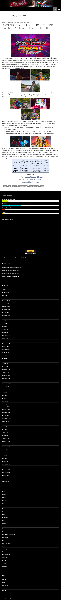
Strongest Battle (6, 554)
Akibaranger (5, 486)
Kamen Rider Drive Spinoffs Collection (12, 267)
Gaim (15, 22)
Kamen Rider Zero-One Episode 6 (10, 273)
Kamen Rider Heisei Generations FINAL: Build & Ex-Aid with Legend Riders (28, 26)
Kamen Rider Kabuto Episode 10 (10, 279)
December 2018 (6, 341)
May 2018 (4, 361)
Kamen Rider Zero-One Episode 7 (10, 270)
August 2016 (5, 421)
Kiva (3, 529)
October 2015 (5, 444)
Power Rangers (6, 543)
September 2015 (6, 447)
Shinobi (4, 551)
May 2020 (4, 295)
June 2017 (4, 392)
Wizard (4, 563)
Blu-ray (14, 186)
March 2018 (5, 366)
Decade (4, 494)
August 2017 (5, 386)
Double (4, 500)
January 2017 (5, 406)
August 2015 (5, 449)
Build (3, 22)
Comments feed (6, 588)
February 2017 (6, 404)
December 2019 (6, 306)
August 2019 (5, 318)
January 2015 (5, 467)
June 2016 (4, 426)
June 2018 (4, 358)
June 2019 (4, 323)
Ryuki (3, 546)
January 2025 (5, 289)
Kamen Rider (23, 22)
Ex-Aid (7, 22)
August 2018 (5, 352)
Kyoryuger (5, 531)
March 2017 (5, 401)
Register (4, 579)
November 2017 (6, 378)
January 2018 (5, 372)
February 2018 (6, 369)
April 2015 (5, 461)
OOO (28, 22)
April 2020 (5, 298)
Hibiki (3, 520)
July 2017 (4, 389)
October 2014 (5, 475)
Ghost (18, 22)
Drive (3, 503)
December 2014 (6, 469)
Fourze (11, 22)
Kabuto (4, 523)
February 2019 (6, 335)
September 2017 (6, 384)
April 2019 (5, 329)
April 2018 (5, 364)
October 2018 (5, 346)
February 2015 (6, 464)
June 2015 (4, 455)
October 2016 (5, 415)
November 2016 (6, 412)
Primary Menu (59, 9)
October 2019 (5, 312)
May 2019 (4, 326)
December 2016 (6, 409)
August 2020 (5, 292)
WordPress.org (6, 590)
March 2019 (5, 332)
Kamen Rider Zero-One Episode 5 (10, 276)
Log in (3, 582)
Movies (42, 186)
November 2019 (6, 309)
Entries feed (5, 585)
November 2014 (6, 472)
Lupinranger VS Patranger (8, 534)
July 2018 (4, 355)
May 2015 (4, 458)
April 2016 (5, 432)
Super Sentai (5, 557)
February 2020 (6, 301)
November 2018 (6, 343)
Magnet (39, 177)
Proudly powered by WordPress (9, 598)
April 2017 (5, 398)
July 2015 (4, 452)
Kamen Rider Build (23, 186)
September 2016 (6, 418)
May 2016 (4, 429)
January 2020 (5, 303)
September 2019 (6, 315)
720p (9, 186)
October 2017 (5, 381)
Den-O (4, 497)
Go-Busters (5, 517)
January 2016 (5, 438)
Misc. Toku (5, 537)
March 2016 (5, 435)
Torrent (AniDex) (30, 177)
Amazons (4, 488)
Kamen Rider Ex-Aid (33, 186)
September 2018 (6, 349)
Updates (4, 560)
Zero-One (4, 566)
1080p (5, 186)
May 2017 (4, 395)
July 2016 (4, 424)
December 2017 (6, 375)
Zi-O (3, 569)
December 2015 (6, 441)
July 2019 (4, 321)
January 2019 (5, 338)
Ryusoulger (5, 549)
